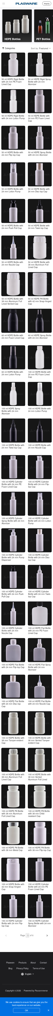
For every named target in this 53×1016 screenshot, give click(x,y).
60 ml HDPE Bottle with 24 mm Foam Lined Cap (13, 336)
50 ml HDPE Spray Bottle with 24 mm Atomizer (39, 153)
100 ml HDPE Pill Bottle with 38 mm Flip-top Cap (39, 848)
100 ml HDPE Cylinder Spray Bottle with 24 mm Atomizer (13, 520)
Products (22, 962)
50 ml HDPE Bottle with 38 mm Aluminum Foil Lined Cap (39, 264)
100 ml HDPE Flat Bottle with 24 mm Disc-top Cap (13, 703)
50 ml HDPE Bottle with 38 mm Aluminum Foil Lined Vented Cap (12, 301)
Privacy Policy (22, 968)
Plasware (10, 962)
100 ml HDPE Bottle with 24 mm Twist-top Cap (13, 446)
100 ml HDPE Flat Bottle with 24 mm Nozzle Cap (39, 702)
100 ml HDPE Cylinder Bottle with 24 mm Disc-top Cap (39, 557)
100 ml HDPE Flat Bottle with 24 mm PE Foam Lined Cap (39, 630)
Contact (43, 962)
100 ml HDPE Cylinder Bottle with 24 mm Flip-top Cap (38, 484)
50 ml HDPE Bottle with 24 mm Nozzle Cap (12, 263)
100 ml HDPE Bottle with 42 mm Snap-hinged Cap (13, 886)
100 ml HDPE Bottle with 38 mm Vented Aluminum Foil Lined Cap (39, 777)
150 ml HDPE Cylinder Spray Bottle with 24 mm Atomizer (39, 923)
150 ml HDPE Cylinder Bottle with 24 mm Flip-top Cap (12, 923)
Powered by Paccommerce (36, 990)
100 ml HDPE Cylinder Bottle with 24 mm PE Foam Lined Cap (12, 484)
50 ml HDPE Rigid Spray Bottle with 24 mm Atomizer (39, 81)
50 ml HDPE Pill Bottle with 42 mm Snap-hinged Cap (39, 301)
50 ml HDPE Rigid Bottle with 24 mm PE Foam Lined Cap (13, 81)
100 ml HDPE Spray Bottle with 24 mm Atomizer (11, 411)
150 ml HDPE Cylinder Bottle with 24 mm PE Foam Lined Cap (38, 886)
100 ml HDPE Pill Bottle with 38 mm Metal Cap (12, 848)
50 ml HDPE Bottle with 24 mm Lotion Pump (12, 190)
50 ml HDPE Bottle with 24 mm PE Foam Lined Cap (39, 118)
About (33, 962)
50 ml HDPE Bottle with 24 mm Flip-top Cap (12, 153)
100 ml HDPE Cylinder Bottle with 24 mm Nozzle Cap (12, 630)
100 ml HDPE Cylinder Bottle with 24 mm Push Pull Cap (13, 594)
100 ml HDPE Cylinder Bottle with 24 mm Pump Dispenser (13, 557)
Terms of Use (39, 968)
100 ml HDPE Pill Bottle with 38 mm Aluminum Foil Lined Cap (12, 813)
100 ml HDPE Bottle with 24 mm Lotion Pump (39, 409)
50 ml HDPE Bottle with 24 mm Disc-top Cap (39, 190)
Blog (10, 968)
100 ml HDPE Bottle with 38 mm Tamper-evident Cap (13, 740)
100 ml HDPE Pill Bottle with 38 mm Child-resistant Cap (39, 813)
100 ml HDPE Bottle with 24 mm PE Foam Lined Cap (39, 374)
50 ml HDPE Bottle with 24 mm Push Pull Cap (12, 226)
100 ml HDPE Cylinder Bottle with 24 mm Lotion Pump (39, 520)
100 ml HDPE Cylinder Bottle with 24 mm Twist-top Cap (39, 594)
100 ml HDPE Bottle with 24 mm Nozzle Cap (39, 446)
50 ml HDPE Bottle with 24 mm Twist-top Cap (39, 226)
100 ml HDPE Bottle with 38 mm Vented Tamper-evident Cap (39, 740)
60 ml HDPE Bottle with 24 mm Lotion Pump (12, 373)
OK (26, 1010)
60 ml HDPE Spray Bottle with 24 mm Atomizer (39, 336)
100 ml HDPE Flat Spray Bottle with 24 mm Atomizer (39, 667)
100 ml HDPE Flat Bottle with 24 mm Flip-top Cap (13, 665)
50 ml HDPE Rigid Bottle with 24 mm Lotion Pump (13, 117)
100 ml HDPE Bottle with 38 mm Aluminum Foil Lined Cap (13, 777)
